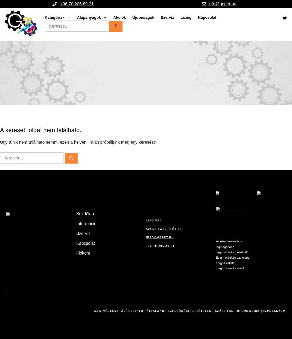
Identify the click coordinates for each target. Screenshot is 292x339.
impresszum (274, 311)
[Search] (115, 26)
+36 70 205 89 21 (77, 3)
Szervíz (167, 17)
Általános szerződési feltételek (179, 311)
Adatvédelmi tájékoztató (118, 311)
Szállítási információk (237, 311)
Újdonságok (143, 17)
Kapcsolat (207, 17)
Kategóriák (55, 17)
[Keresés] (71, 158)
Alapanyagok (89, 17)
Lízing (186, 17)
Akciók (119, 17)
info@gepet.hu (222, 3)
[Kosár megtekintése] (285, 18)
